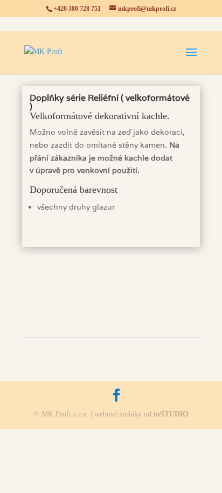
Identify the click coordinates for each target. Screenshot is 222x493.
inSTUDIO (171, 414)
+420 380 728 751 (77, 8)
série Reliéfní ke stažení (111, 276)
